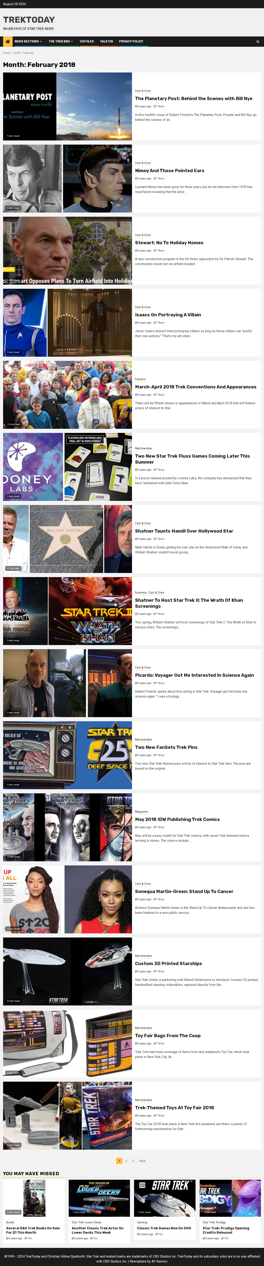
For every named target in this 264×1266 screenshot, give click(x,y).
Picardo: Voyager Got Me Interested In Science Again (194, 675)
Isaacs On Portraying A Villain (168, 315)
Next (142, 1161)
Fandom (140, 379)
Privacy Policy (131, 41)
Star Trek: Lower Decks (86, 1222)
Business (141, 592)
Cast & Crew (143, 90)
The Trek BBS (59, 41)
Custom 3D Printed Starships (168, 963)
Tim (30, 1238)
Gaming (142, 1222)
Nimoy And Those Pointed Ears (169, 170)
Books (10, 1222)
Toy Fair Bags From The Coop (168, 1035)
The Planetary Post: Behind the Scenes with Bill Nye (193, 98)
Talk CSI (106, 41)
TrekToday (29, 20)
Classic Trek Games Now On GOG (164, 1228)
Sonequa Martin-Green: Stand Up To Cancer (184, 891)
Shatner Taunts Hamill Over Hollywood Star (184, 531)
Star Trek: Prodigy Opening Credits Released (226, 1230)
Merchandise (143, 448)
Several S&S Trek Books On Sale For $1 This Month (33, 1230)
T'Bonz (161, 106)
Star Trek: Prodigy (214, 1222)
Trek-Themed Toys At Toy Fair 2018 (174, 1108)
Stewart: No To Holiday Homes (169, 242)
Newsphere (138, 1261)
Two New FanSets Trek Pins (166, 747)
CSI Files (87, 41)
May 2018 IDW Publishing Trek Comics (177, 819)
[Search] (257, 42)
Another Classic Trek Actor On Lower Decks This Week (98, 1230)
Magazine (141, 811)
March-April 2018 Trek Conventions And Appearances (196, 387)
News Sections (27, 41)
